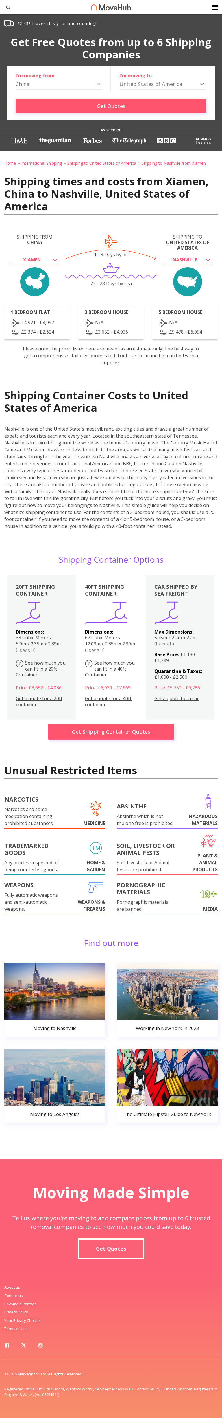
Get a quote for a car (176, 699)
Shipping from (35, 239)
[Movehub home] (111, 6)
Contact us (13, 1295)
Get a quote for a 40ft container (108, 702)
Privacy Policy (16, 1312)
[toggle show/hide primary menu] (215, 7)
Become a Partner (20, 1304)
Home (10, 163)
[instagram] (40, 1346)
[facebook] (7, 1346)
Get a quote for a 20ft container (39, 702)
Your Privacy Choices (22, 1320)
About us (12, 1287)
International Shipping (41, 163)
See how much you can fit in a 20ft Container (41, 669)
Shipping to (187, 242)
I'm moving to (135, 75)
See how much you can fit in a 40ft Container (110, 669)
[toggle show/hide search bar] (6, 7)
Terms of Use (16, 1328)
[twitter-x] (23, 1346)
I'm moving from (35, 75)
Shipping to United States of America (101, 163)
